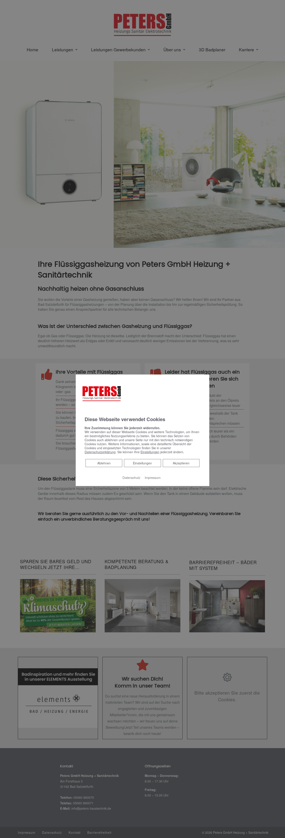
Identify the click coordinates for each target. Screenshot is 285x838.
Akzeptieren (181, 463)
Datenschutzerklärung (100, 452)
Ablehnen (104, 463)
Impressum (153, 477)
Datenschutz (131, 477)
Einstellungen (142, 463)
